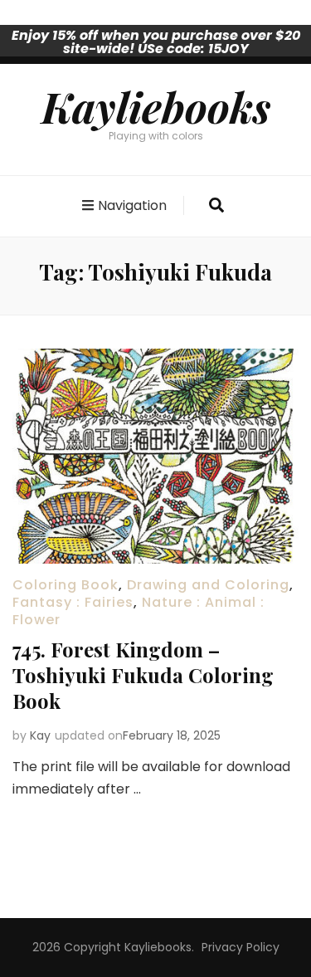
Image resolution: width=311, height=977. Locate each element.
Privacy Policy (240, 947)
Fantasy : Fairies (73, 602)
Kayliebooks (155, 106)
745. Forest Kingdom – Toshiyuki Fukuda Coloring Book (143, 675)
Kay (40, 735)
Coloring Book (65, 584)
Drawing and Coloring (208, 584)
